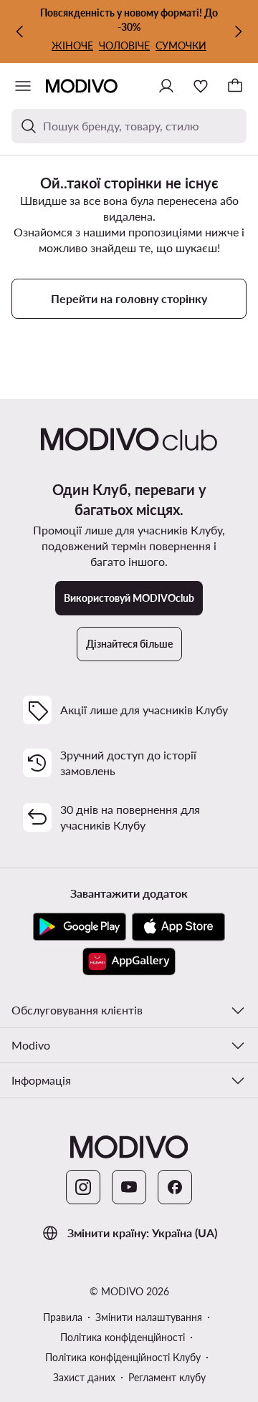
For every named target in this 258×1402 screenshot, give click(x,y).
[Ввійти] (166, 86)
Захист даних (84, 1377)
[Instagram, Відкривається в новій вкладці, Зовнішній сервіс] (83, 1187)
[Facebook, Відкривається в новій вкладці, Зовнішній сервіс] (175, 1187)
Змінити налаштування (148, 1317)
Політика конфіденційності (122, 1337)
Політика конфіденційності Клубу (123, 1357)
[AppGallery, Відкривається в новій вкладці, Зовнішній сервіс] (129, 961)
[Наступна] (238, 31)
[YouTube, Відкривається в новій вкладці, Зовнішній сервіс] (129, 1187)
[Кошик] (235, 86)
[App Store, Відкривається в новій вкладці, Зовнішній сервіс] (178, 927)
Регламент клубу (167, 1377)
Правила (62, 1317)
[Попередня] (20, 31)
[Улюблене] (200, 86)
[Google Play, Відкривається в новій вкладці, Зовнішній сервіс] (79, 927)
